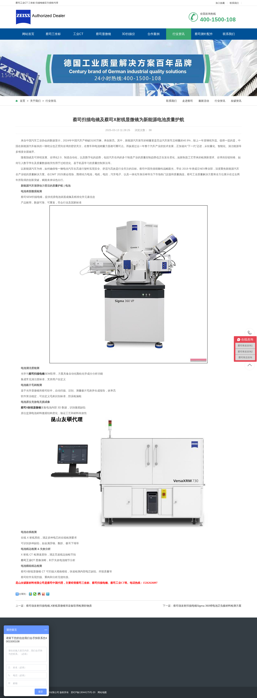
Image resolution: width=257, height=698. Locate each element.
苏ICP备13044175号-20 (83, 692)
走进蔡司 (187, 100)
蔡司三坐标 (53, 34)
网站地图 (102, 692)
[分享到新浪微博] (43, 594)
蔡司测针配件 (204, 34)
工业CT (78, 34)
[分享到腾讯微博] (47, 594)
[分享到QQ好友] (39, 594)
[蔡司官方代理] (40, 17)
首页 (22, 100)
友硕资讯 (236, 100)
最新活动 (203, 100)
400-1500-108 (250, 333)
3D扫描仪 (128, 34)
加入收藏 (220, 3)
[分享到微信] (34, 594)
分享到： (23, 594)
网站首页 (28, 34)
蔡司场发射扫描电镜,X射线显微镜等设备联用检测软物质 (59, 605)
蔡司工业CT (28, 560)
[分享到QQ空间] (30, 594)
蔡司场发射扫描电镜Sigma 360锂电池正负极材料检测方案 (207, 605)
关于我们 (35, 100)
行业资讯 (179, 34)
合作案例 (154, 34)
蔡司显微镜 (103, 34)
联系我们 (234, 3)
